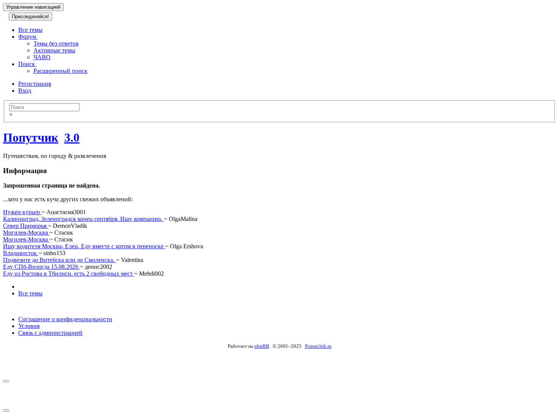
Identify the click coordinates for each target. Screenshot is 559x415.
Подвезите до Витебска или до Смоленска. (59, 260)
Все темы (30, 30)
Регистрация (34, 83)
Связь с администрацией (50, 333)
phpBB (261, 346)
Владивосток (20, 253)
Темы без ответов (56, 43)
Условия (29, 326)
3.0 (71, 137)
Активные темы (54, 50)
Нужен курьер (22, 212)
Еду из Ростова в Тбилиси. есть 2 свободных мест (68, 273)
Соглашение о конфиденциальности (65, 319)
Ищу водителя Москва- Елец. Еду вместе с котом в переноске (84, 246)
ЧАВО (42, 57)
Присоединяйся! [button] (30, 16)
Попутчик (30, 137)
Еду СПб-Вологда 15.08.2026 (41, 267)
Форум (28, 36)
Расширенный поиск (60, 71)
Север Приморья (25, 225)
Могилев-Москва (26, 232)
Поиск (27, 64)
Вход (24, 90)
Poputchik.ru (318, 346)
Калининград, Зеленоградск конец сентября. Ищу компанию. (83, 219)
